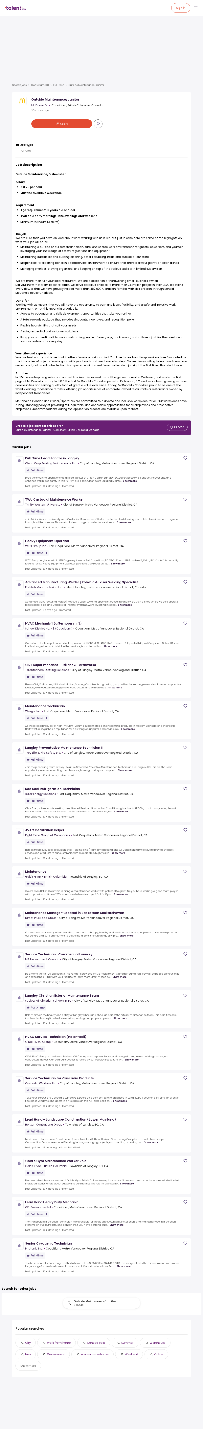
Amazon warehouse (95, 1354)
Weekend (131, 1354)
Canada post (96, 1343)
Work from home (59, 1343)
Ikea (28, 1354)
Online (158, 1354)
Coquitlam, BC (40, 85)
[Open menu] (195, 8)
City (28, 1343)
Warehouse (158, 1343)
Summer (127, 1343)
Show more (130, 481)
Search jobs (19, 85)
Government (56, 1354)
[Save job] (98, 123)
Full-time (58, 85)
